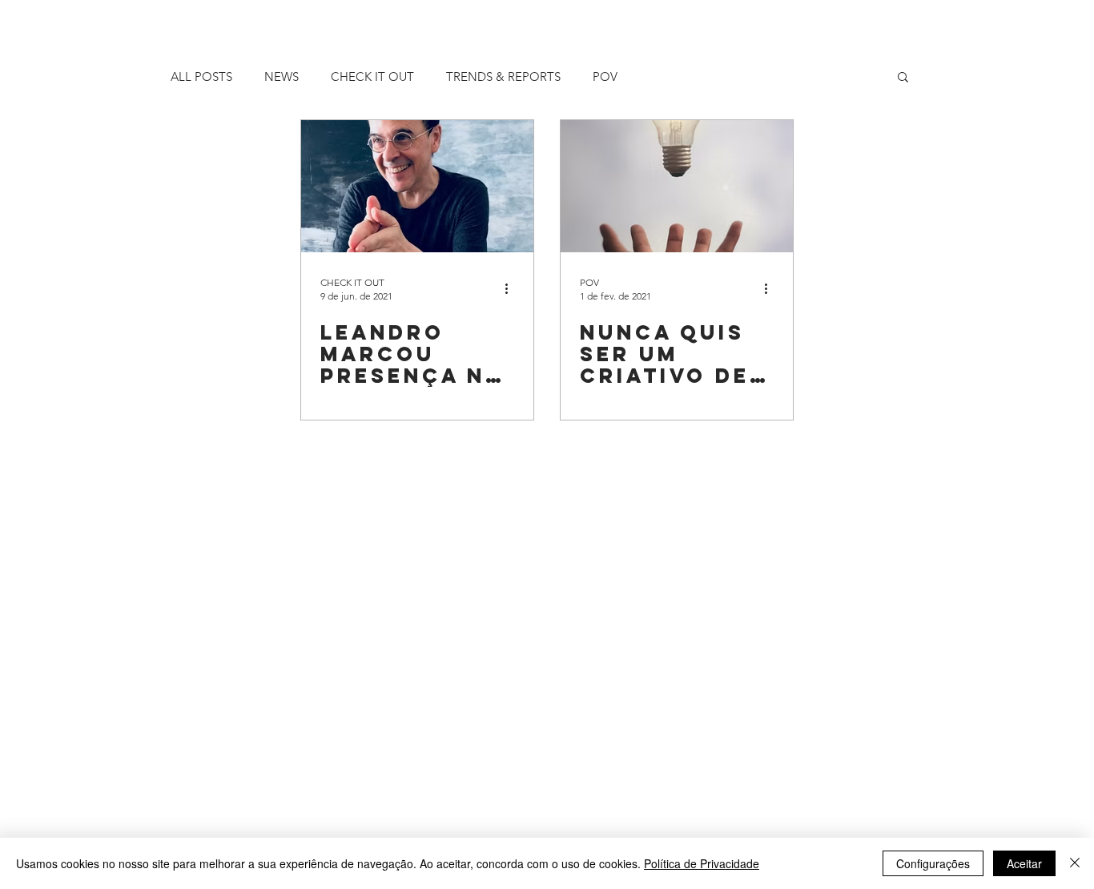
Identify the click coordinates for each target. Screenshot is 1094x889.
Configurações (933, 863)
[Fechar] (1074, 863)
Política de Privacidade (701, 863)
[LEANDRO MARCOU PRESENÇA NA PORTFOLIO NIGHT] (417, 186)
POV (605, 76)
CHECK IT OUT (372, 76)
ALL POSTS (201, 76)
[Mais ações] (511, 288)
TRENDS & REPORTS (503, 76)
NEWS (281, 76)
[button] (903, 78)
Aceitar (1024, 863)
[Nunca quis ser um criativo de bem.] (677, 186)
